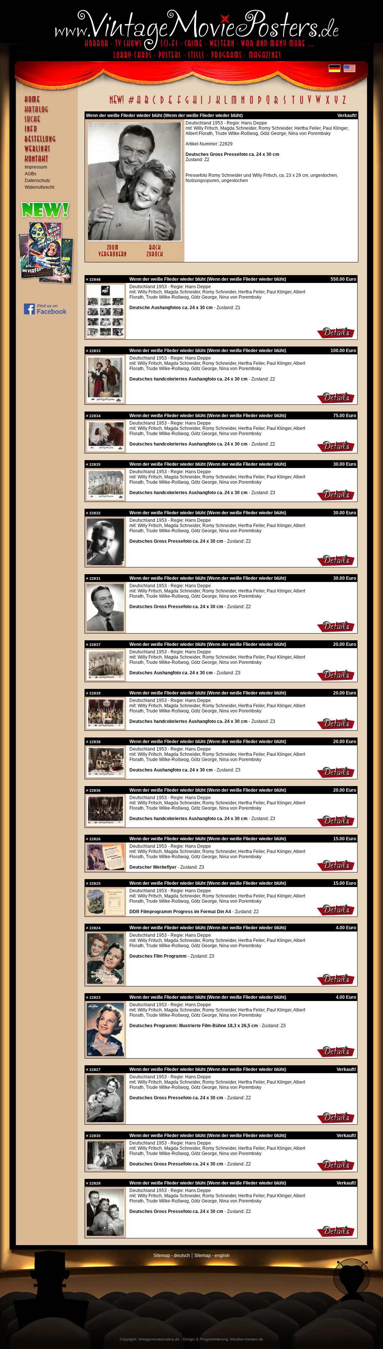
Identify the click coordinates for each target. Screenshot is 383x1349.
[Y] (336, 104)
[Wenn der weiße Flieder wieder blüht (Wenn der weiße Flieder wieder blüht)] (134, 239)
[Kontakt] (49, 162)
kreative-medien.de (246, 1339)
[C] (154, 104)
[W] (318, 104)
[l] (225, 104)
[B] (146, 104)
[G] (187, 104)
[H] (195, 104)
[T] (293, 104)
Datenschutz (37, 180)
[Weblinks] (49, 152)
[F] (179, 104)
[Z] (343, 104)
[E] (170, 104)
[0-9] (130, 104)
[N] (243, 104)
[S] (284, 104)
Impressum (36, 167)
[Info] (49, 132)
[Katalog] (49, 112)
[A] (138, 104)
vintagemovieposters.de (159, 1339)
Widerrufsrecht (39, 187)
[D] (162, 104)
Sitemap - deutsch (171, 1255)
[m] (234, 104)
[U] (301, 104)
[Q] (268, 104)
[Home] (49, 102)
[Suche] (49, 122)
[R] (276, 104)
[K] (218, 104)
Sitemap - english (212, 1255)
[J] (209, 104)
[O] (251, 104)
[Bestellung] (49, 142)
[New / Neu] (116, 104)
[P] (259, 104)
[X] (327, 104)
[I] (202, 104)
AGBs (30, 173)
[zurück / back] (156, 257)
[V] (309, 104)
